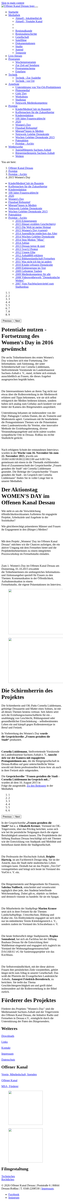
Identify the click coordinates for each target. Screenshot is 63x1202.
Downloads (7, 1035)
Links (4, 1041)
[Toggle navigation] (36, 6)
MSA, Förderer (9, 1086)
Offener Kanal (9, 1080)
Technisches (8, 1176)
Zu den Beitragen (36, 785)
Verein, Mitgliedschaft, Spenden (19, 1074)
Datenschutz (8, 1059)
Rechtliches (7, 1179)
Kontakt (5, 1047)
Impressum (7, 1053)
